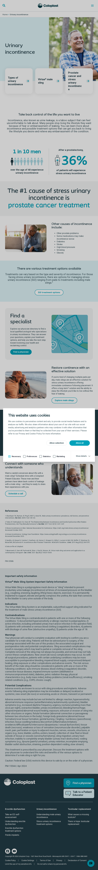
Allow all (80, 443)
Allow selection (57, 443)
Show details (81, 456)
